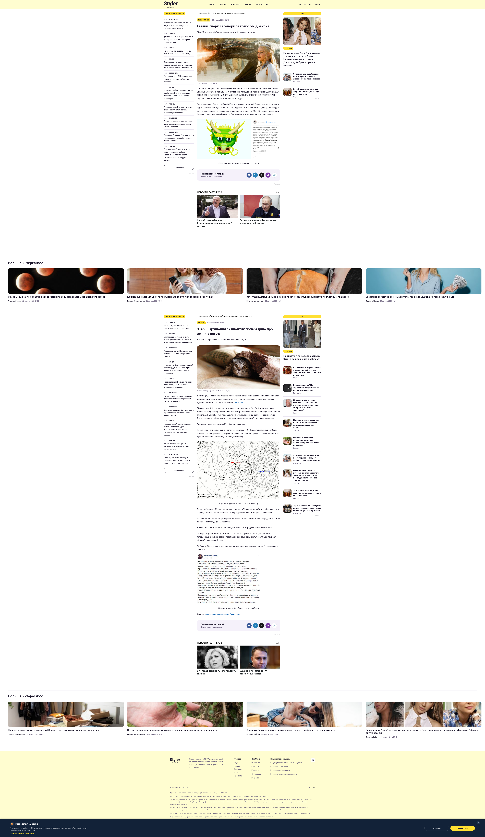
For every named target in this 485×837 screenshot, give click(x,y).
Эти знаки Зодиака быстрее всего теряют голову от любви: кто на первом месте (179, 138)
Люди (211, 4)
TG (255, 175)
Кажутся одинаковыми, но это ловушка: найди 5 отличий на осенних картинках (170, 296)
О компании (256, 774)
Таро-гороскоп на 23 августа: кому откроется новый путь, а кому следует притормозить (177, 460)
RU (310, 4)
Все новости (179, 167)
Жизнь (206, 316)
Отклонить (437, 828)
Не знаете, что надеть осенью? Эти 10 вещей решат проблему (177, 52)
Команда (255, 770)
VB (268, 175)
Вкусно (248, 4)
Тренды (222, 4)
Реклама (255, 778)
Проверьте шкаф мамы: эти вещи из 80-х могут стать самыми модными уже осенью (178, 110)
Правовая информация (280, 770)
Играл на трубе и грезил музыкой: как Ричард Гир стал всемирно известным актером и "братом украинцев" (178, 94)
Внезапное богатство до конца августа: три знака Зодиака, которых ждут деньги (177, 25)
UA (305, 4)
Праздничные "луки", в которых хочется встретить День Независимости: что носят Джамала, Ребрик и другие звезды (177, 154)
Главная (200, 13)
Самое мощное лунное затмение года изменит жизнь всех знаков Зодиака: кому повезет (56, 296)
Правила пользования (279, 766)
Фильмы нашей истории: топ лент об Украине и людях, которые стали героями (178, 39)
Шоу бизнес (208, 13)
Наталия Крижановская (136, 301)
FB (249, 175)
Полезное (235, 4)
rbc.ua (317, 4)
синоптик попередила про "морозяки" (222, 614)
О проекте (255, 763)
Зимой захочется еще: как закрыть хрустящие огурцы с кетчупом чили (307, 91)
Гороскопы (262, 4)
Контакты (255, 766)
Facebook (239, 402)
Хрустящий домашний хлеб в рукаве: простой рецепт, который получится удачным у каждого (298, 296)
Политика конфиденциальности (283, 774)
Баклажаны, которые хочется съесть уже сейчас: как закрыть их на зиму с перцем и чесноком (178, 65)
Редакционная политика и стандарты (286, 763)
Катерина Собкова (253, 734)
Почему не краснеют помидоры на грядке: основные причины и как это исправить (178, 124)
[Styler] (171, 4)
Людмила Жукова (14, 301)
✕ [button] (478, 823)
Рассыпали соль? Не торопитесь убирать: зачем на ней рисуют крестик (178, 79)
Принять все (462, 828)
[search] (300, 4)
